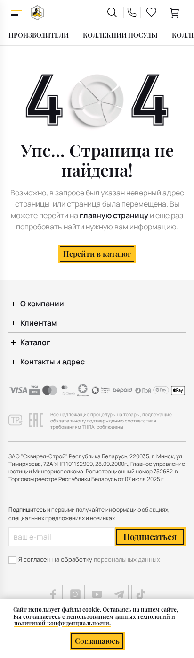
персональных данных (127, 559)
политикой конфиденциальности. (62, 623)
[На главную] (37, 12)
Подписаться (150, 536)
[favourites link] (151, 12)
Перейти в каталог (97, 254)
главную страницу (114, 215)
